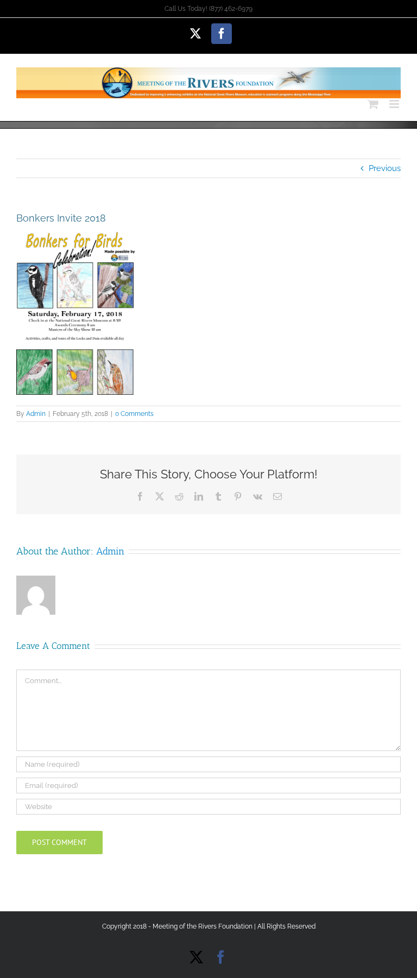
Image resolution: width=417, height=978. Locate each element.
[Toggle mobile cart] (373, 104)
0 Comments (134, 414)
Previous (385, 168)
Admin (36, 414)
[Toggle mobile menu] (395, 104)
